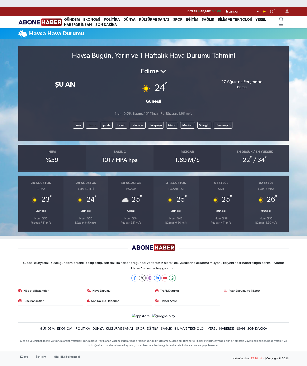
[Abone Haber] (40, 22)
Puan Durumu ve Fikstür (244, 290)
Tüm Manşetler (33, 301)
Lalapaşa (137, 125)
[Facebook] (134, 278)
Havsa (92, 125)
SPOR (177, 19)
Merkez (187, 125)
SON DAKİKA (106, 25)
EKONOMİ (91, 19)
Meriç (172, 125)
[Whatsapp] (172, 278)
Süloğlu (204, 125)
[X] (142, 278)
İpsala (106, 125)
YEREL (260, 19)
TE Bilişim (257, 358)
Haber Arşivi (169, 301)
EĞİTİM (192, 19)
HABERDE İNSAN (78, 25)
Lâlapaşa (156, 125)
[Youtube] (164, 278)
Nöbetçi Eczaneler (36, 290)
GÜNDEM (72, 19)
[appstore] (141, 316)
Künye (24, 357)
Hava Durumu (101, 290)
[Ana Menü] (281, 25)
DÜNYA (129, 19)
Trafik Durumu (169, 290)
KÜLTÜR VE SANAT (154, 19)
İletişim (41, 357)
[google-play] (163, 316)
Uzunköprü (223, 125)
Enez (78, 125)
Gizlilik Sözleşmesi (67, 357)
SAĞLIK (208, 19)
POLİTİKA (112, 19)
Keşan (121, 125)
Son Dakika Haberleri (105, 301)
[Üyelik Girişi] (285, 11)
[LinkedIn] (157, 278)
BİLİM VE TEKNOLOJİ (235, 19)
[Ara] (281, 19)
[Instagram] (149, 278)
